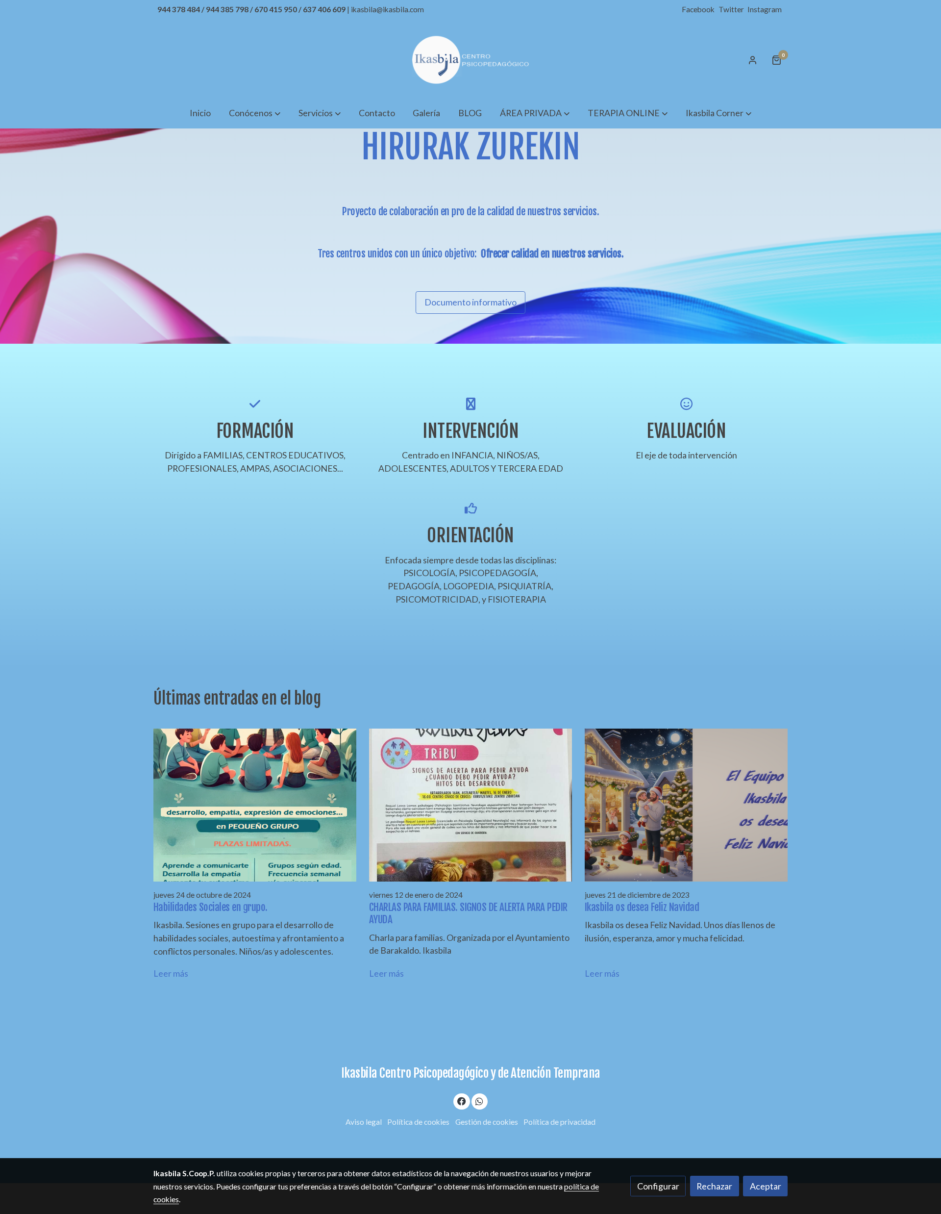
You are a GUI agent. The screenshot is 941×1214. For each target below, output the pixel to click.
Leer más (170, 973)
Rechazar (714, 1186)
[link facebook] (461, 1100)
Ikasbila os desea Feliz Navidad (642, 907)
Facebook (699, 9)
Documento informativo (470, 302)
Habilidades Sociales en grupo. (210, 907)
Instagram (764, 9)
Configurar (658, 1186)
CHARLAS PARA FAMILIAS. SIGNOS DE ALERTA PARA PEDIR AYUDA (468, 913)
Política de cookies (418, 1121)
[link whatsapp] (479, 1100)
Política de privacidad (559, 1121)
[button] (254, 113)
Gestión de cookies (486, 1121)
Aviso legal (364, 1121)
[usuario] (753, 60)
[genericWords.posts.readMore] (255, 804)
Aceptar (765, 1186)
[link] (470, 60)
